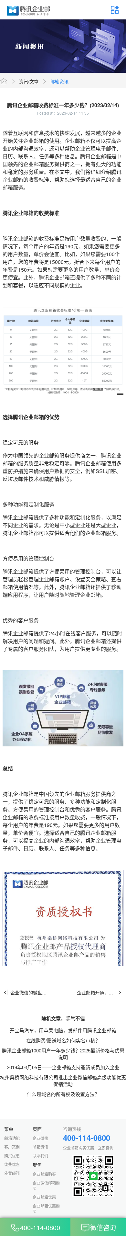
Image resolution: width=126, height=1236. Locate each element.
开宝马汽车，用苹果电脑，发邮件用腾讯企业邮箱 (63, 1030)
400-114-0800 (40, 1227)
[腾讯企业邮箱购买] (28, 9)
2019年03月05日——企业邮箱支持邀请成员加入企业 (63, 1067)
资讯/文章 (28, 81)
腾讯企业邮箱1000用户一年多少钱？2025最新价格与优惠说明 (63, 1053)
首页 (3, 81)
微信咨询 (103, 1227)
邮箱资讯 (59, 81)
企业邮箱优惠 (44, 1197)
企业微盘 (40, 1138)
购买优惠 (12, 1155)
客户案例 (12, 1147)
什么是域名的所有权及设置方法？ (63, 1094)
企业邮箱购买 (44, 1174)
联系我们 (40, 1155)
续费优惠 (12, 1164)
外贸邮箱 (12, 1173)
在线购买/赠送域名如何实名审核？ (63, 1040)
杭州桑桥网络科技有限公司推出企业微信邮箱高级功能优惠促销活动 (63, 1080)
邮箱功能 (12, 1138)
